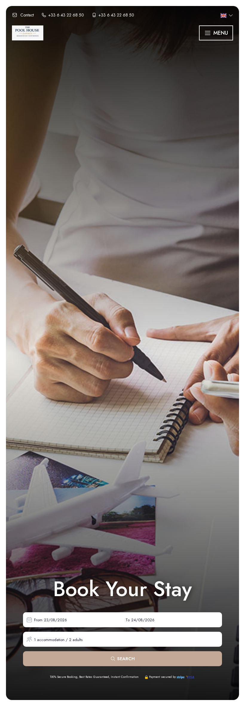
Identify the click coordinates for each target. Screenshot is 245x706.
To (127, 620)
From (38, 620)
